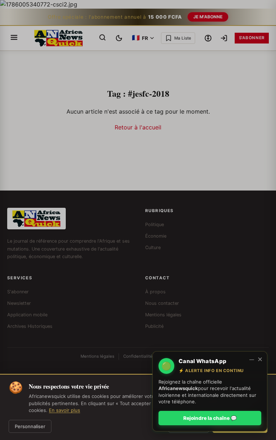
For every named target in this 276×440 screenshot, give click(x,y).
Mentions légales (163, 314)
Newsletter (19, 303)
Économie (155, 236)
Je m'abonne (207, 16)
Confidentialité (137, 356)
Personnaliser (30, 426)
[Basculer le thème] (119, 38)
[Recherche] (102, 38)
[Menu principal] (14, 38)
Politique (154, 224)
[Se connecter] (223, 38)
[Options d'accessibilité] (208, 38)
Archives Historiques (29, 326)
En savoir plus (64, 410)
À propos (155, 291)
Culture (153, 247)
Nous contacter (162, 303)
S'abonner (251, 37)
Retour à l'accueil (138, 127)
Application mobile (27, 314)
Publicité (154, 326)
